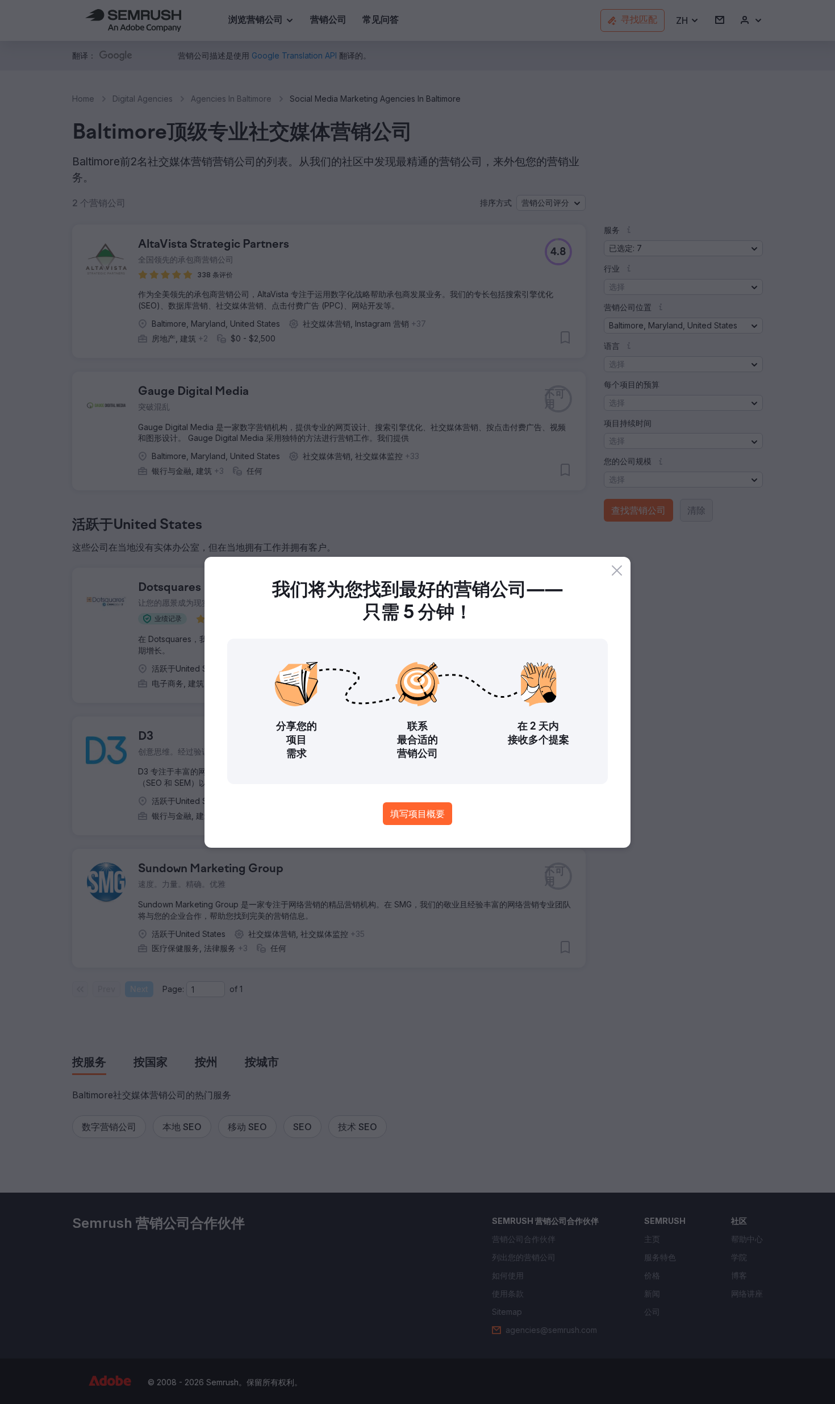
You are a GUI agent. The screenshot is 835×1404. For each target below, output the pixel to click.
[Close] (617, 570)
